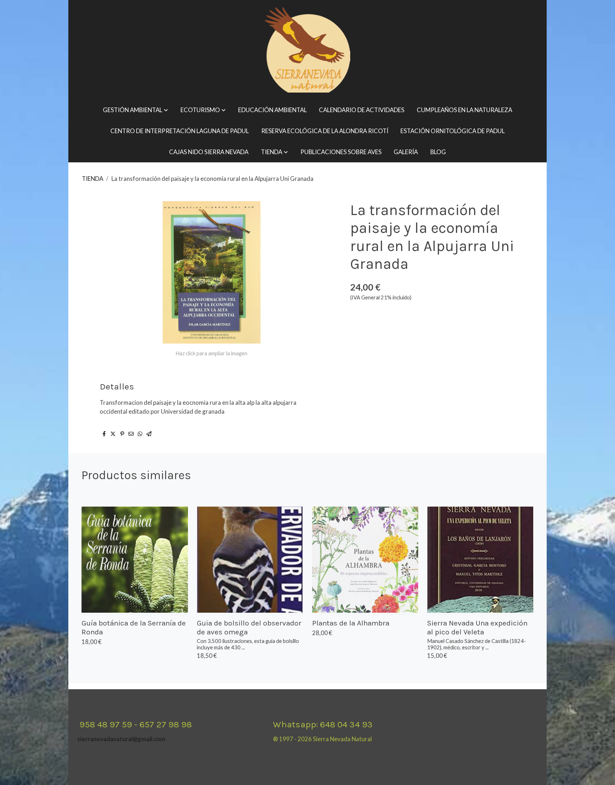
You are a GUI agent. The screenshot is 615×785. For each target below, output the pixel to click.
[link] (307, 50)
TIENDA (92, 178)
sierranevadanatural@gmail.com (121, 739)
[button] (135, 110)
